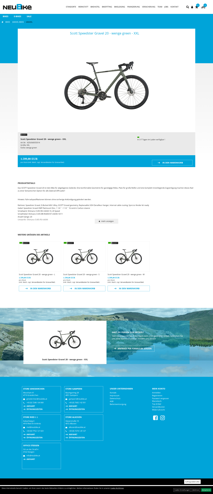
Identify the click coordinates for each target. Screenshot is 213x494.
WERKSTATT (83, 7)
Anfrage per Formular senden (135, 348)
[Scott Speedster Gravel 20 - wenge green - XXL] (106, 85)
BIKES (5, 16)
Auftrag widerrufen (192, 482)
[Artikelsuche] (187, 7)
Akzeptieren (206, 490)
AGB (111, 401)
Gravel (29, 22)
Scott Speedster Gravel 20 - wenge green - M (126, 274)
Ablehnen (195, 490)
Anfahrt (31, 406)
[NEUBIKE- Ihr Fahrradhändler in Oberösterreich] (17, 7)
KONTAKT (174, 7)
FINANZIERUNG (133, 7)
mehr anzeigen (107, 221)
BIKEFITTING (107, 7)
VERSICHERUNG (148, 7)
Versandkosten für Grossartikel (52, 162)
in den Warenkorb (172, 162)
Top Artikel (156, 404)
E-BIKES (17, 16)
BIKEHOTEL (95, 7)
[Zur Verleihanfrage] (203, 8)
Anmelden (156, 392)
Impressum (114, 395)
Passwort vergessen (160, 398)
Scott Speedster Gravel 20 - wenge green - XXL (104, 33)
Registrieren (157, 395)
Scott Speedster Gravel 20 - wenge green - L (37, 274)
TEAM (160, 7)
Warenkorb (157, 401)
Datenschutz (115, 398)
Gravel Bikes (18, 22)
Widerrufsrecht (158, 410)
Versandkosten (158, 407)
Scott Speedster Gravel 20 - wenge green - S (81, 274)
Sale (29, 16)
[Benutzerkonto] (192, 6)
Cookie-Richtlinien (117, 488)
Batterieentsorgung (118, 404)
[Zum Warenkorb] (196, 7)
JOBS (166, 7)
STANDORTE (71, 7)
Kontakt (113, 392)
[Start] (2, 22)
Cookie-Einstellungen (182, 490)
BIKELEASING (119, 7)
